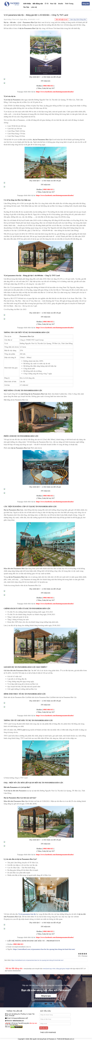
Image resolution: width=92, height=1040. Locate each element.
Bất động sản (38, 4)
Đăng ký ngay (46, 996)
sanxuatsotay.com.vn (11, 1032)
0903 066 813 (48, 86)
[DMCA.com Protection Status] (16, 1027)
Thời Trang (69, 4)
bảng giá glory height (63, 968)
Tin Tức (26, 7)
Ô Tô (46, 4)
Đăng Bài (86, 4)
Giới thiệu (27, 4)
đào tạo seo (33, 1023)
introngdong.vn (10, 1030)
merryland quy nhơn (49, 968)
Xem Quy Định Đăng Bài (78, 19)
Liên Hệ (34, 7)
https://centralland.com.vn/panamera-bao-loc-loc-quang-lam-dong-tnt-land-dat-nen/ (44, 949)
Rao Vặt (53, 4)
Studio (60, 4)
